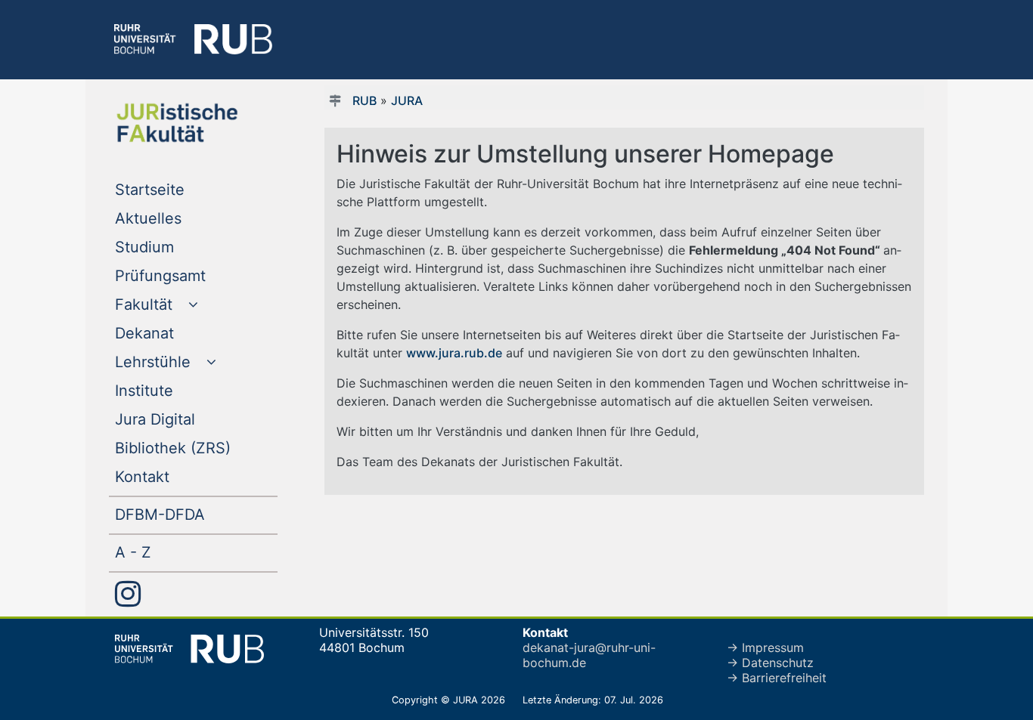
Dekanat (175, 332)
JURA (407, 100)
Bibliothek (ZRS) (196, 447)
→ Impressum (765, 647)
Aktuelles (179, 218)
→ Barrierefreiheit (777, 677)
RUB (364, 100)
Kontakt (173, 476)
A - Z (163, 551)
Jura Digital (185, 418)
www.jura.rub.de (454, 352)
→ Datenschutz (770, 662)
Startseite (180, 189)
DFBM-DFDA (190, 514)
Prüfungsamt (191, 275)
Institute (174, 390)
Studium (175, 246)
